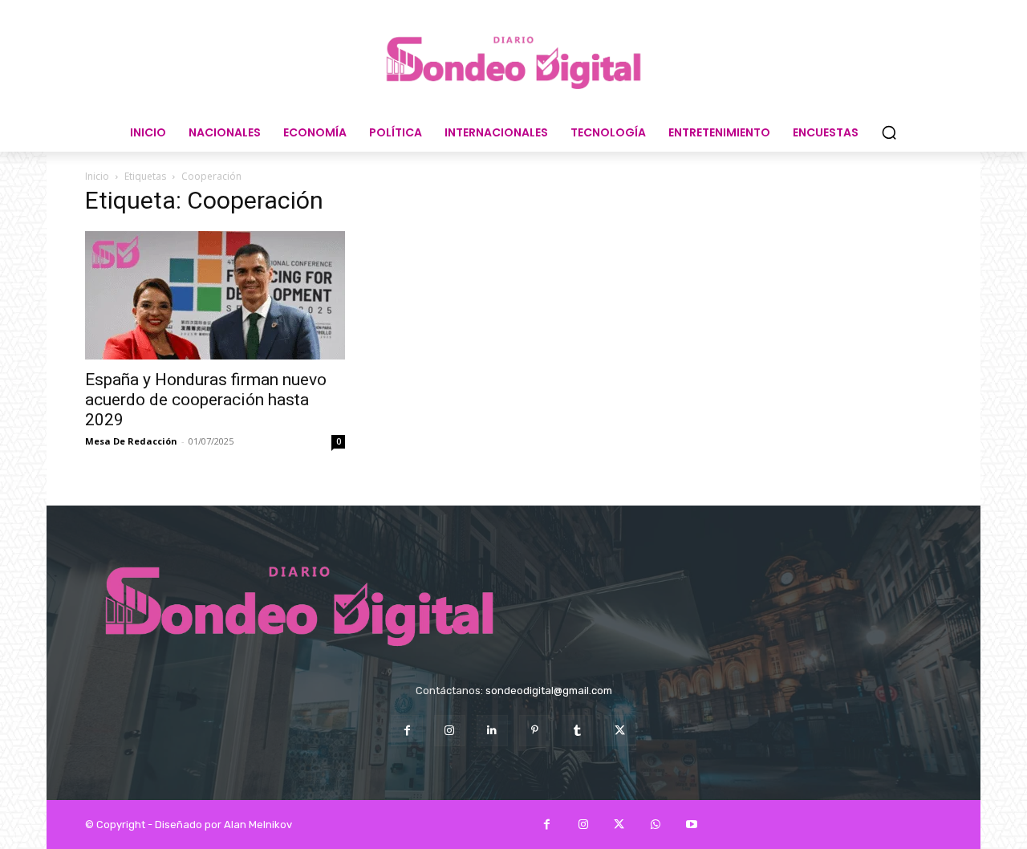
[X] (619, 730)
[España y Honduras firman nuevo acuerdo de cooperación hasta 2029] (215, 295)
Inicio (97, 176)
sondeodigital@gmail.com (548, 690)
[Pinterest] (534, 730)
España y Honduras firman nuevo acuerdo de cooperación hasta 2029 (206, 399)
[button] (889, 132)
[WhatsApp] (655, 824)
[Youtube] (691, 824)
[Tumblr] (577, 730)
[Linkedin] (492, 730)
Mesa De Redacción (131, 441)
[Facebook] (406, 730)
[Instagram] (449, 730)
